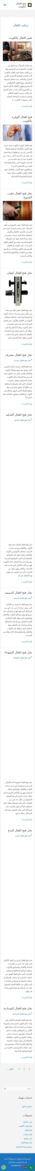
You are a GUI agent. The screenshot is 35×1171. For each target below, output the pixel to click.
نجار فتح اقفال (26, 1142)
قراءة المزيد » (26, 106)
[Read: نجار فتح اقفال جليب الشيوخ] (17, 210)
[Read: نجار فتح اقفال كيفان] (17, 291)
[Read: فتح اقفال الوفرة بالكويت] (17, 132)
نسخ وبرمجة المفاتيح (24, 1147)
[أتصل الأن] (31, 1167)
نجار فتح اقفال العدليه (19, 414)
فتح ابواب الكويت (25, 1126)
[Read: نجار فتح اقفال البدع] (17, 895)
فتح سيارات (27, 1134)
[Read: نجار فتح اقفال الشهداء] (17, 717)
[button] (3, 1167)
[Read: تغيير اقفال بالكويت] (17, 51)
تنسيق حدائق (27, 1106)
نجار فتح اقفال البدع (20, 830)
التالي (9, 1069)
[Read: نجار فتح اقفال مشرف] (23, 360)
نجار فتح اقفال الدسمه (18, 592)
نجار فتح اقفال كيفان (19, 273)
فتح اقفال (28, 1130)
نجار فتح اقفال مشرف (18, 355)
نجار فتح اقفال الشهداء (18, 652)
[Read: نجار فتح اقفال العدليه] (17, 479)
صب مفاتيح (27, 1122)
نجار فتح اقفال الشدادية (18, 1008)
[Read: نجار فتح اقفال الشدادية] (22, 1014)
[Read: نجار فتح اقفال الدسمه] (23, 598)
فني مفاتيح (28, 1138)
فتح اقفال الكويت (21, 5)
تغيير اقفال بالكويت (20, 38)
